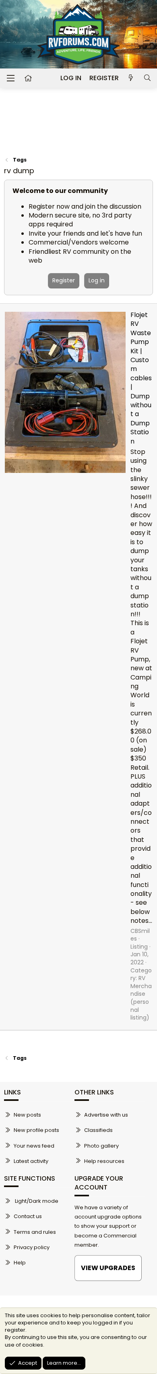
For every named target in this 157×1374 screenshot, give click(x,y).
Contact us (28, 1216)
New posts (27, 1115)
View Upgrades (108, 1267)
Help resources (104, 1161)
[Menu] (10, 78)
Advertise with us (106, 1115)
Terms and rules (35, 1232)
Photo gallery (101, 1146)
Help (20, 1262)
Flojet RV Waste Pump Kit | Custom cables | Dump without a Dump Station (141, 378)
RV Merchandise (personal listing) (141, 998)
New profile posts (36, 1130)
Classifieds (98, 1130)
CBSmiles (140, 935)
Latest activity (31, 1161)
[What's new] (131, 78)
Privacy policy (32, 1247)
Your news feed (34, 1146)
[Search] (147, 78)
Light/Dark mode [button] (36, 1201)
